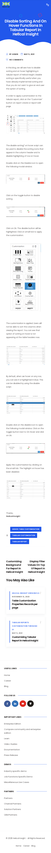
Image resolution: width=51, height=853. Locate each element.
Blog (6, 686)
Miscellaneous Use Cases (16, 782)
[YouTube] (23, 703)
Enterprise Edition (12, 723)
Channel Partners (12, 803)
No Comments (16, 60)
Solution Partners (12, 809)
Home (7, 675)
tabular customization (23, 535)
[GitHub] (30, 703)
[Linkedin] (15, 703)
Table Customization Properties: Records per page (25, 604)
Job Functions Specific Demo (18, 776)
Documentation (12, 749)
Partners (8, 798)
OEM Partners (10, 814)
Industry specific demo (15, 771)
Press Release (11, 755)
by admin (13, 54)
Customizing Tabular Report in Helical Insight (25, 638)
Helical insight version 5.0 (25, 593)
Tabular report (19, 541)
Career (7, 680)
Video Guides (10, 744)
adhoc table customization (25, 529)
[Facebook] (7, 704)
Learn (6, 738)
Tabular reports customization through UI (24, 626)
